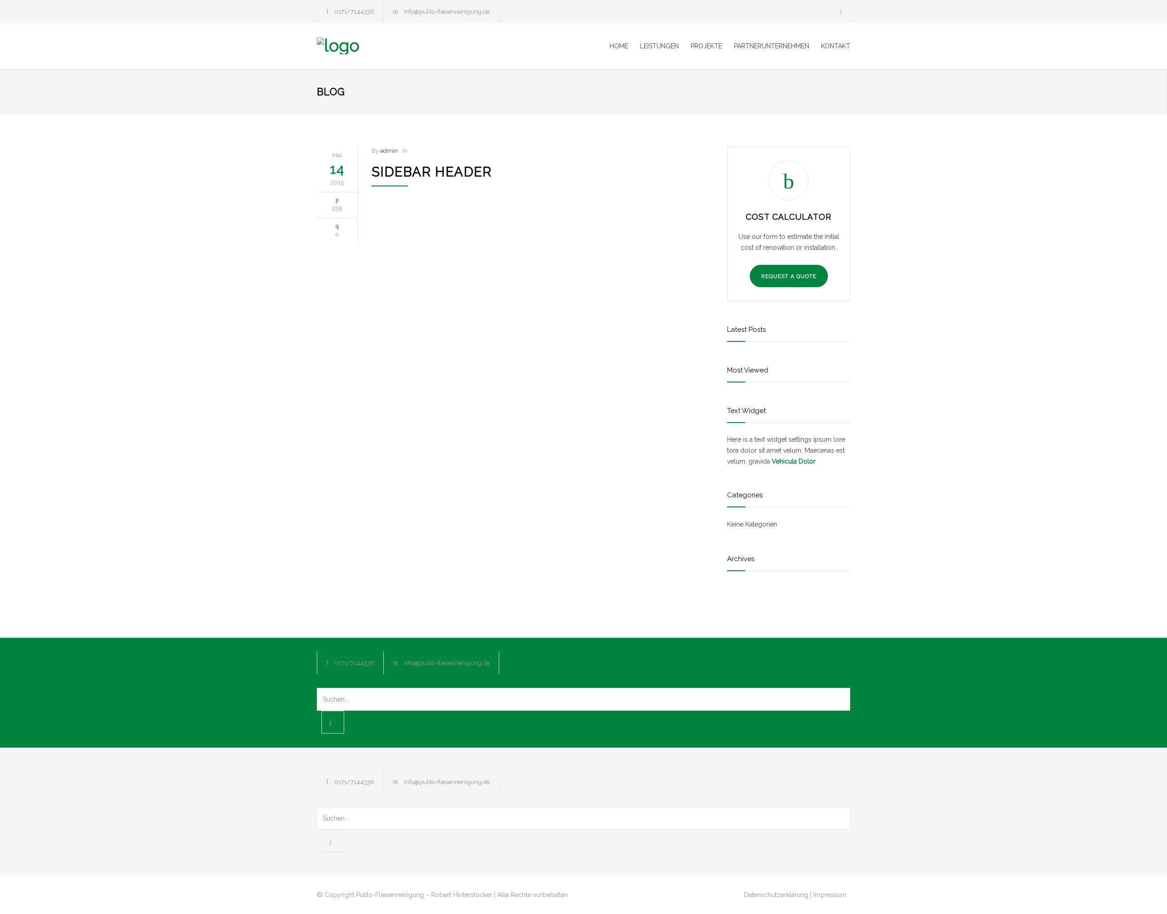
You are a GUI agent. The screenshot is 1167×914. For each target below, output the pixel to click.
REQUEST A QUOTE (788, 276)
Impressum (830, 895)
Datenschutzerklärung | (777, 895)
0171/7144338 (354, 11)
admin (389, 150)
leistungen (659, 46)
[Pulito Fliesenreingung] (401, 45)
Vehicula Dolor (794, 461)
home (618, 46)
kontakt (835, 46)
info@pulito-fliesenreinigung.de (447, 11)
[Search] (841, 11)
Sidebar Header (432, 172)
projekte (706, 46)
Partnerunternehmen (771, 46)
